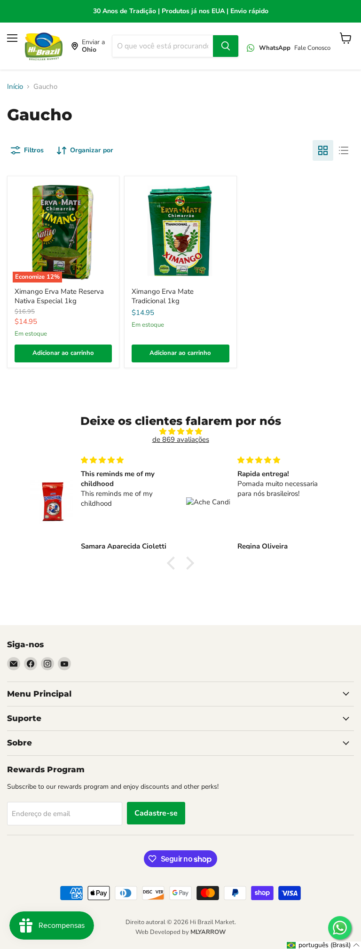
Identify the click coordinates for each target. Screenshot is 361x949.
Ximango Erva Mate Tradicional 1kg (163, 296)
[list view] (343, 150)
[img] (180, 431)
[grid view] (323, 150)
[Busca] (225, 46)
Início (15, 87)
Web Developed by (180, 932)
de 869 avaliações (180, 439)
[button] (173, 563)
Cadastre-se (156, 813)
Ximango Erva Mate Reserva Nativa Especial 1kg (59, 296)
